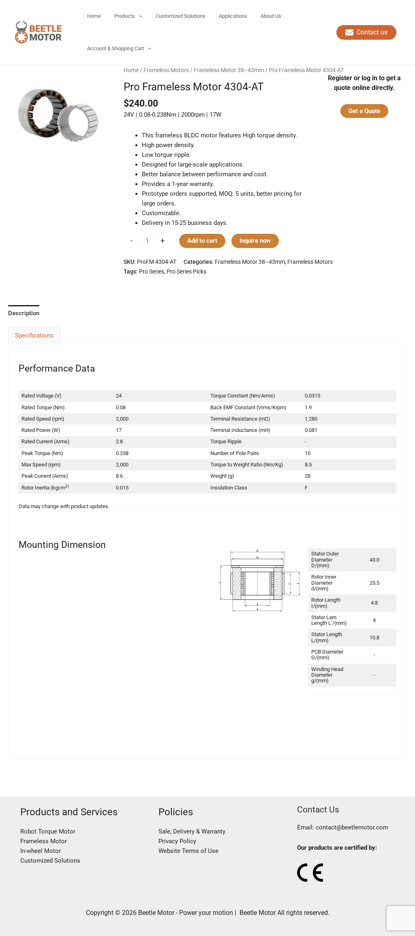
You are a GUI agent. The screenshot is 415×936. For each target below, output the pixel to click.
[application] (138, 16)
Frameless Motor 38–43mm (229, 70)
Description (23, 313)
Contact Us (318, 809)
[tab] (23, 313)
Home (131, 70)
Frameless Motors (166, 70)
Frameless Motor (43, 841)
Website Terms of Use (188, 851)
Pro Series (151, 271)
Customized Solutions (50, 860)
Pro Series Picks (186, 271)
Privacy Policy (177, 841)
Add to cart (202, 240)
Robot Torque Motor (47, 831)
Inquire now (255, 240)
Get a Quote (364, 111)
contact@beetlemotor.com (352, 827)
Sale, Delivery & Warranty (191, 831)
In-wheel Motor (40, 851)
